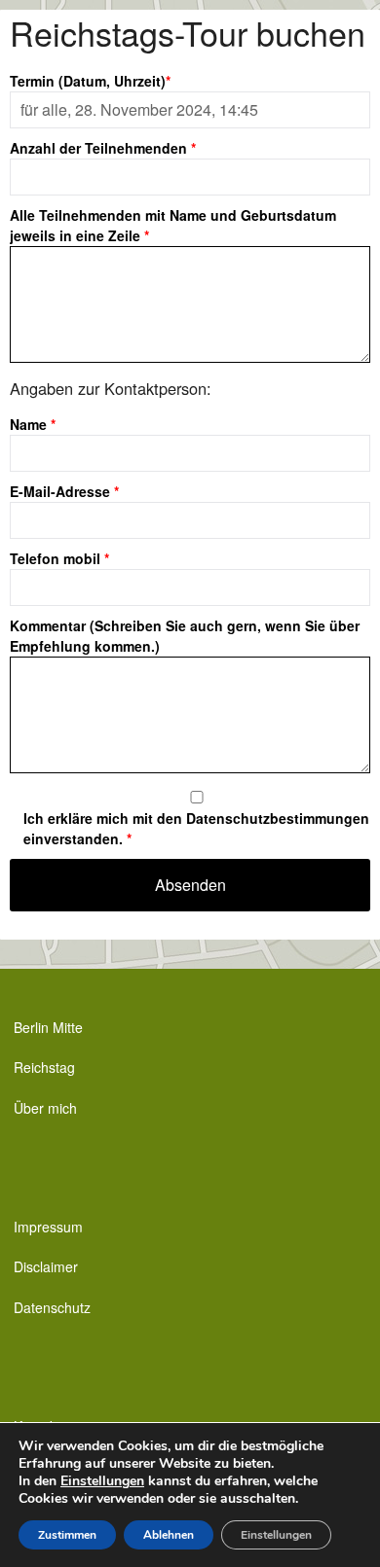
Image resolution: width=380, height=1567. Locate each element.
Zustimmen (67, 1535)
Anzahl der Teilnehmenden (103, 148)
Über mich (45, 1108)
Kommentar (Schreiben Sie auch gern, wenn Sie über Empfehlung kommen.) (185, 636)
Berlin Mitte (48, 1027)
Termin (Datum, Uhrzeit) (90, 80)
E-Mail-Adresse (64, 491)
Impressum (48, 1226)
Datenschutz (52, 1307)
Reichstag (44, 1067)
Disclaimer (46, 1266)
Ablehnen (168, 1535)
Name (33, 424)
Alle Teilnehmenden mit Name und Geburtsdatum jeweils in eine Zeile (173, 225)
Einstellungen (102, 1481)
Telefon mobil (59, 558)
